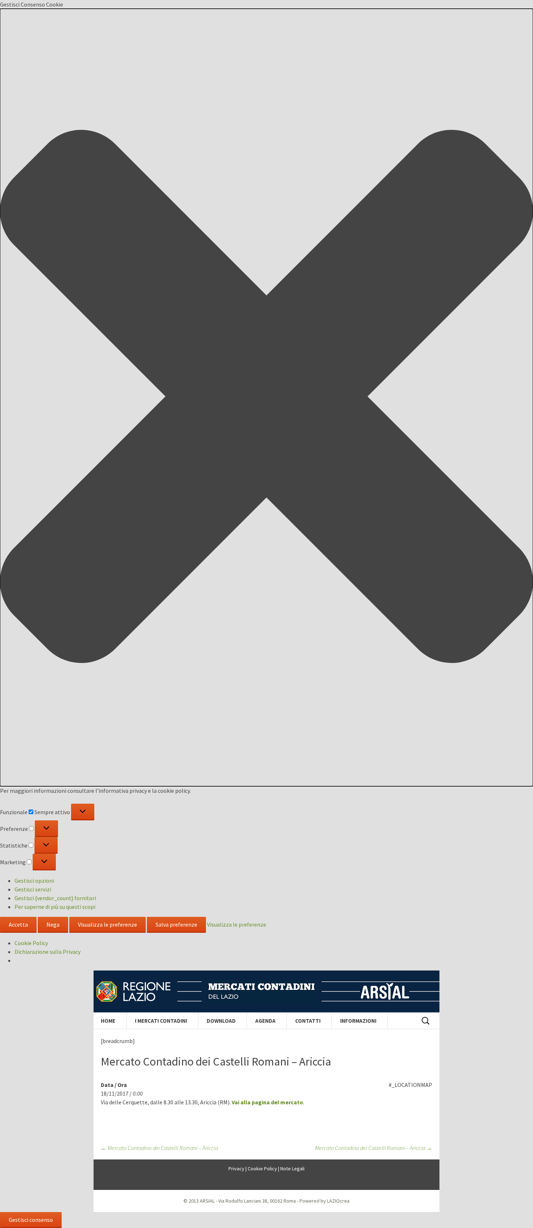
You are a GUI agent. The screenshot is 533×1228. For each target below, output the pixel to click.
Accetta (18, 924)
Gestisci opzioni (34, 880)
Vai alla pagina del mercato (267, 1102)
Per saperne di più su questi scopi (55, 906)
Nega (52, 924)
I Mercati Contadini (161, 1020)
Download (221, 1020)
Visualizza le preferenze (107, 924)
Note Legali (292, 1168)
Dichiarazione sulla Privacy (47, 951)
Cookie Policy (31, 943)
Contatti (308, 1020)
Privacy (236, 1168)
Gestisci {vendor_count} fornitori (55, 898)
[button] (266, 397)
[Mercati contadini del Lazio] (266, 992)
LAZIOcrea (338, 1201)
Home (108, 1020)
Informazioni (358, 1020)
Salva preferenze (176, 924)
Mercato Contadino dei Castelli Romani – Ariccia (159, 1147)
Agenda (265, 1020)
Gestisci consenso (31, 1219)
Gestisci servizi (33, 889)
